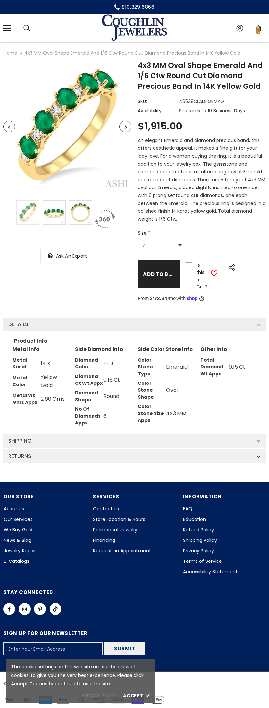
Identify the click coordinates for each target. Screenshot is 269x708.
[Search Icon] (26, 28)
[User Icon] (239, 28)
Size (144, 233)
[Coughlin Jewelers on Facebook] (9, 609)
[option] (67, 126)
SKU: (142, 101)
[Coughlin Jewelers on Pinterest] (40, 609)
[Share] (229, 266)
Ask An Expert (71, 256)
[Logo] (134, 27)
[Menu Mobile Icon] (7, 28)
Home (10, 53)
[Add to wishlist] (214, 273)
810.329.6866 (138, 6)
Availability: (150, 111)
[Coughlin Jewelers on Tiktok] (55, 609)
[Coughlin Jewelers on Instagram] (25, 609)
